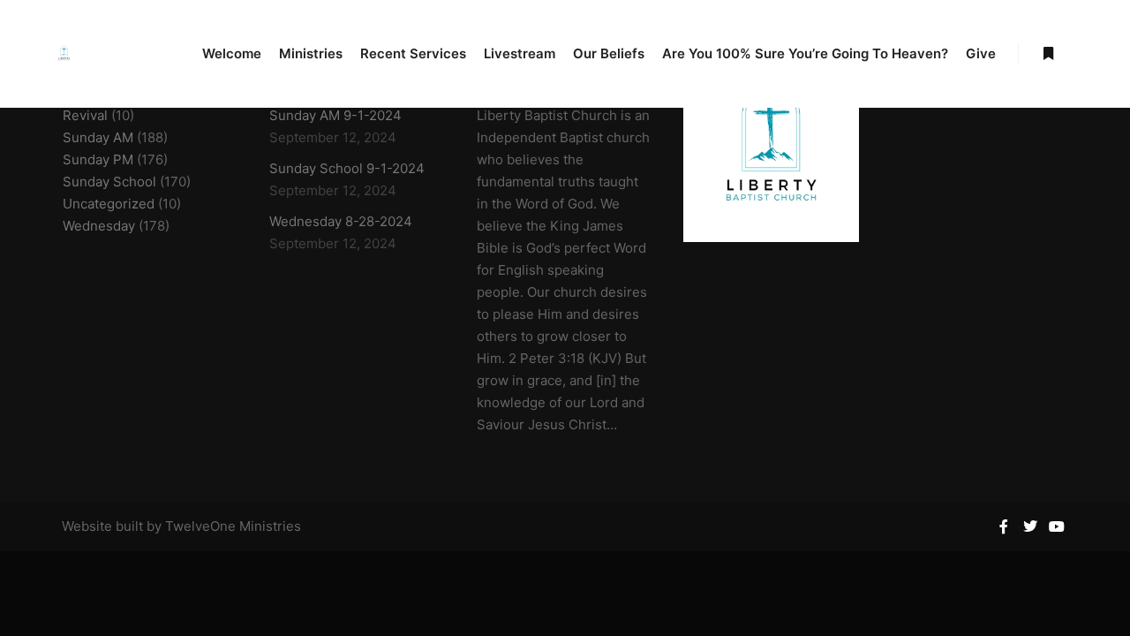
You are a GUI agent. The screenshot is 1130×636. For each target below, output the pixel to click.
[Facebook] (1003, 526)
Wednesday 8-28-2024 (340, 221)
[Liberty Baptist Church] (64, 54)
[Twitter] (1030, 526)
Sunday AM (98, 137)
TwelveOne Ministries (233, 526)
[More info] (1048, 53)
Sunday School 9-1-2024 (347, 168)
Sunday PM (98, 159)
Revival (85, 115)
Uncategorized (108, 203)
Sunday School (109, 181)
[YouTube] (1056, 526)
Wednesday (99, 225)
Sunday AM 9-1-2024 (335, 115)
